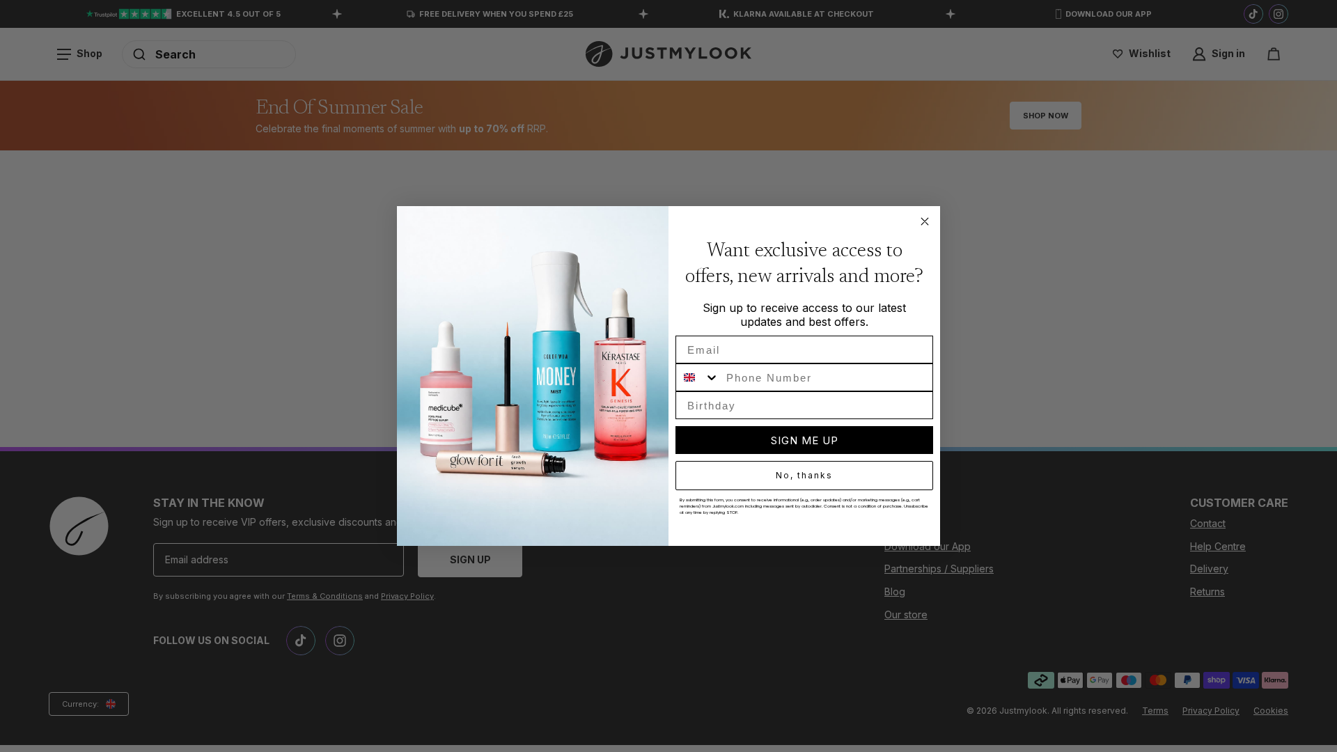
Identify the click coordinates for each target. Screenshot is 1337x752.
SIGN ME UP (804, 440)
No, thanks (804, 475)
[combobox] (697, 377)
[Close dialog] (924, 221)
